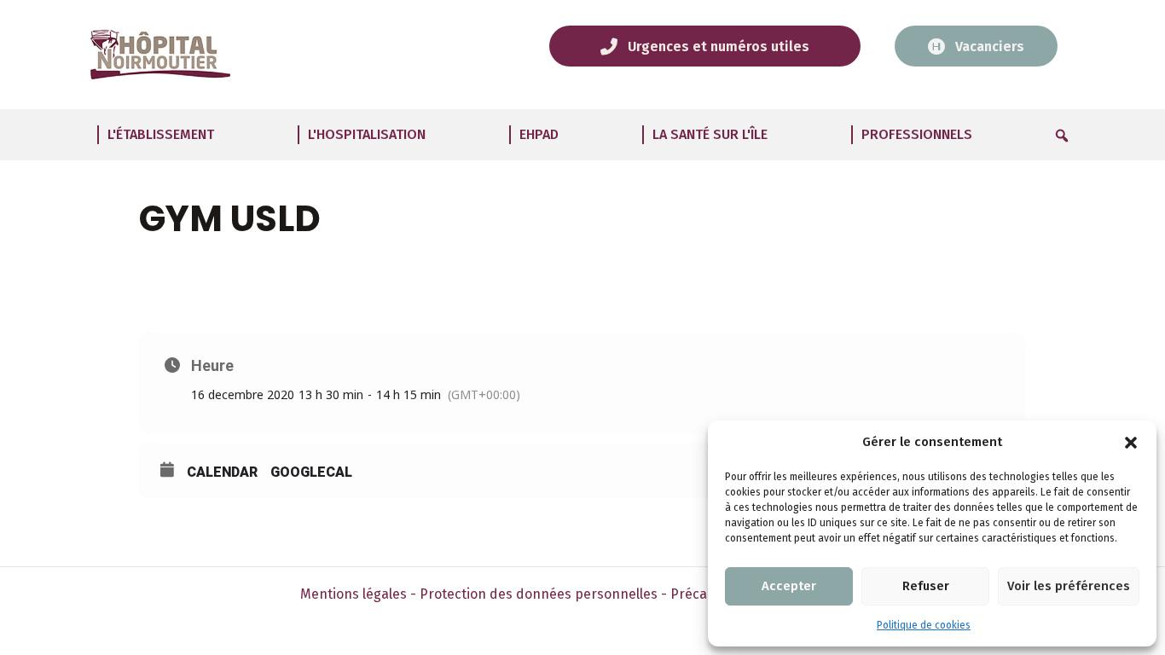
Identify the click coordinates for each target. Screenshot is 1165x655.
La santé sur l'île (710, 134)
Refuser (925, 586)
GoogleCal (311, 472)
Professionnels (916, 134)
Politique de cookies (924, 625)
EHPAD (539, 134)
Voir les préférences (1068, 586)
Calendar (222, 472)
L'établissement (160, 134)
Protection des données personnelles (539, 594)
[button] (1130, 442)
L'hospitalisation (367, 134)
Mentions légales (353, 594)
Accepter (789, 586)
